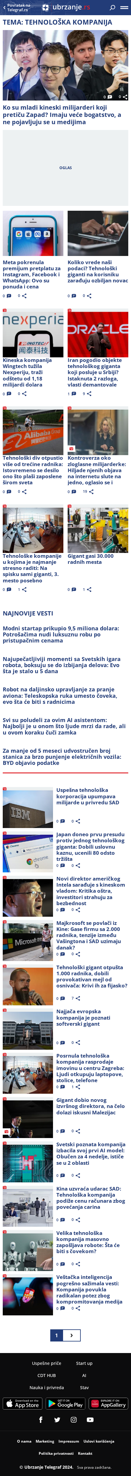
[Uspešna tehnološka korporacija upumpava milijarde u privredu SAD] (28, 806)
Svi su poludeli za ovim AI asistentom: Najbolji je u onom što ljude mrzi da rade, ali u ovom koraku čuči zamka (64, 726)
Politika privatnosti (56, 1453)
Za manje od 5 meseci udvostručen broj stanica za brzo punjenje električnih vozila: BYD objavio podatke (62, 757)
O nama (24, 1441)
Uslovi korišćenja (98, 1441)
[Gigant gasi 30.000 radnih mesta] (98, 527)
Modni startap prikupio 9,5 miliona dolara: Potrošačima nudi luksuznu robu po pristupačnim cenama (61, 634)
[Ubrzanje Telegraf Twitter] (57, 1420)
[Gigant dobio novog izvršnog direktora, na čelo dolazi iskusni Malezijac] (28, 1116)
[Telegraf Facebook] (41, 1420)
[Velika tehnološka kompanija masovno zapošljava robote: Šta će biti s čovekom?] (28, 1249)
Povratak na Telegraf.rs (18, 7)
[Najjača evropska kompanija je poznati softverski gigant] (28, 1027)
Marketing (45, 1441)
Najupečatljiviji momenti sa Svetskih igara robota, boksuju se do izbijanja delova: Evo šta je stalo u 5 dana (62, 665)
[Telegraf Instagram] (74, 1420)
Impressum (68, 1441)
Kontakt (85, 1453)
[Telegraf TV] (90, 1420)
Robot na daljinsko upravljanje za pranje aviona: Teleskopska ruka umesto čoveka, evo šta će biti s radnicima (60, 695)
